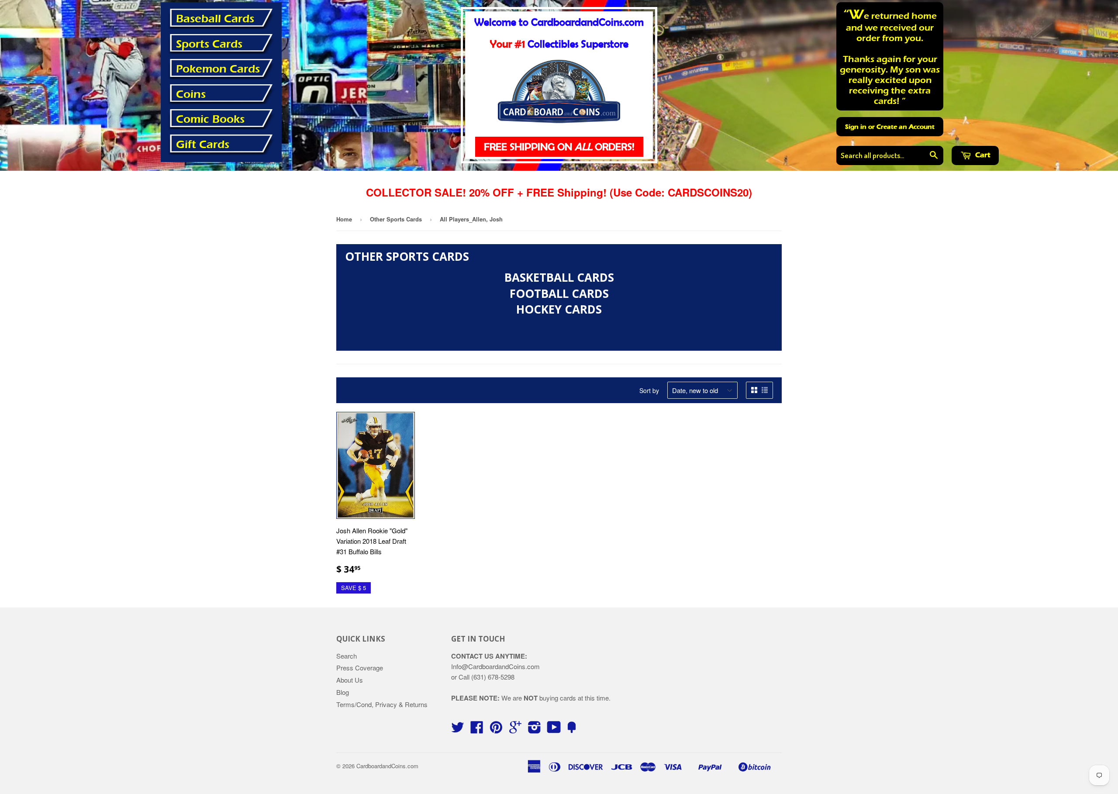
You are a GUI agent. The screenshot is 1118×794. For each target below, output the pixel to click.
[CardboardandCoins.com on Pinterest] (496, 729)
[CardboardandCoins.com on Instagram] (534, 729)
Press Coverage (359, 667)
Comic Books (210, 119)
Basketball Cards (559, 277)
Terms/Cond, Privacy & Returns (382, 704)
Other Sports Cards (396, 219)
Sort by (649, 390)
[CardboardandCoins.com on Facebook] (476, 729)
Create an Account (905, 127)
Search (346, 655)
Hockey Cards (559, 309)
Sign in (855, 127)
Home (344, 219)
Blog (342, 692)
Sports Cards (209, 44)
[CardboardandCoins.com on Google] (515, 729)
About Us (349, 679)
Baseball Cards (215, 18)
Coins (191, 94)
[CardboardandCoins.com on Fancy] (571, 729)
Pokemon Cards (218, 69)
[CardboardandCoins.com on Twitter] (457, 729)
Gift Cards (202, 144)
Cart (981, 155)
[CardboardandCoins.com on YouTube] (554, 729)
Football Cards (559, 293)
